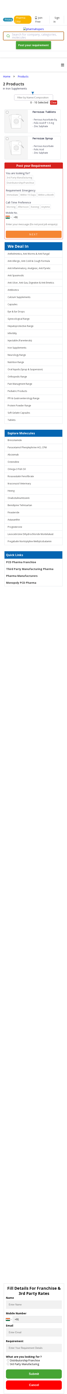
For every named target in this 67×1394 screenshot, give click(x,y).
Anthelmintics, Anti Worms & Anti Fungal (29, 253)
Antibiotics (13, 289)
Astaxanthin (14, 519)
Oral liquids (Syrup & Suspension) (25, 369)
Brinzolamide (15, 440)
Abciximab (13, 454)
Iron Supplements (17, 347)
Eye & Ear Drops (16, 311)
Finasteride (13, 512)
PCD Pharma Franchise (21, 562)
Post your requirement (33, 45)
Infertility (12, 333)
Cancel (34, 1385)
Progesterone (15, 526)
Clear (53, 102)
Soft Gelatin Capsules (19, 412)
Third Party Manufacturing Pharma (29, 569)
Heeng (11, 490)
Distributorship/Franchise (25, 1360)
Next (33, 234)
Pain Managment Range (20, 383)
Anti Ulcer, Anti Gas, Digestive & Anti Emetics (31, 282)
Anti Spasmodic (16, 275)
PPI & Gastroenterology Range (23, 398)
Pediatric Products (17, 391)
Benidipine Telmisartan (20, 505)
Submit (34, 1373)
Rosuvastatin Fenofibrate (21, 476)
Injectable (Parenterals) (20, 340)
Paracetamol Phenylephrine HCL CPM (27, 447)
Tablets (11, 420)
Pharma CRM (20, 19)
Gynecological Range (19, 318)
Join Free (38, 19)
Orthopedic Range (17, 376)
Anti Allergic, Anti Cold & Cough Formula (29, 261)
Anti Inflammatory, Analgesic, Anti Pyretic (29, 268)
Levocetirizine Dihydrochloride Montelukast (30, 534)
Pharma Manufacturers (22, 576)
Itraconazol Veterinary (19, 483)
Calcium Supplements (19, 297)
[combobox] (33, 36)
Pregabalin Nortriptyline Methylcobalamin (30, 541)
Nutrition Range (16, 362)
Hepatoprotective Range (21, 326)
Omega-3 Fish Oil (17, 469)
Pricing (8, 19)
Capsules (12, 304)
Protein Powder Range (19, 405)
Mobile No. (12, 212)
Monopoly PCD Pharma (21, 582)
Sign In (56, 19)
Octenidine (13, 461)
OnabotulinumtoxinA (19, 498)
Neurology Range (17, 355)
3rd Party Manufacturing (24, 1364)
